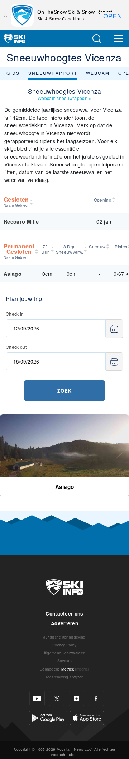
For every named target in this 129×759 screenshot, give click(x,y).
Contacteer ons (64, 613)
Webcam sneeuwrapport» (64, 98)
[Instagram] (76, 698)
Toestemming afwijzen (64, 677)
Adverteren (64, 623)
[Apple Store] (87, 717)
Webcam (98, 73)
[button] (97, 38)
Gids (13, 73)
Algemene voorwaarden (64, 652)
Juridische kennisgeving (64, 637)
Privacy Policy (64, 645)
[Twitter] (56, 698)
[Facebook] (96, 698)
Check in (15, 314)
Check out (16, 347)
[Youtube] (37, 698)
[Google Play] (48, 717)
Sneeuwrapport (52, 73)
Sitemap (64, 660)
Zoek (64, 390)
